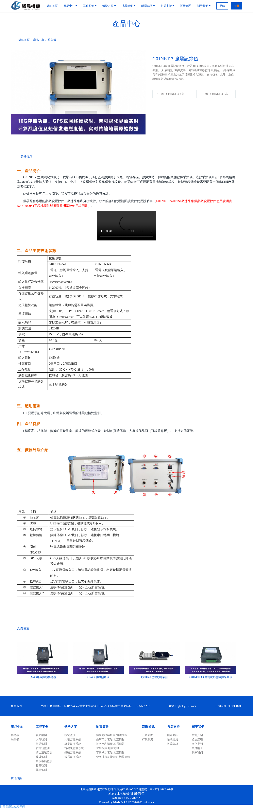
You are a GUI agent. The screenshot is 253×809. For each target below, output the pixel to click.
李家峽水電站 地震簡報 (110, 752)
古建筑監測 (43, 748)
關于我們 (198, 726)
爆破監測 (41, 756)
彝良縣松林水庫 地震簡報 (111, 735)
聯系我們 (197, 752)
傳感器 (15, 735)
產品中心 (38, 39)
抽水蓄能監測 (44, 761)
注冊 (236, 5)
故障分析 (172, 743)
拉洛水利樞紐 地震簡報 (110, 743)
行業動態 (147, 739)
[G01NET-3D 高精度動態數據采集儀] (210, 658)
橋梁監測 (41, 743)
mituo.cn (149, 802)
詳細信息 (26, 156)
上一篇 (174, 94)
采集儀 (52, 39)
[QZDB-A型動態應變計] (154, 658)
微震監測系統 (72, 756)
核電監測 (41, 765)
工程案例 (42, 726)
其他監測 (41, 769)
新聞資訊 (148, 726)
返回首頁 (16, 706)
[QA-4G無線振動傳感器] (42, 658)
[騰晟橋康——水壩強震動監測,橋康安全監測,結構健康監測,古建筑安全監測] (26, 6)
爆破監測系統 (72, 752)
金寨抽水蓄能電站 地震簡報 (113, 756)
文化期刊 (197, 743)
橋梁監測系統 (72, 743)
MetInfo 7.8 (120, 802)
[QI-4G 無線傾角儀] (98, 658)
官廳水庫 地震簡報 (107, 748)
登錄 (222, 5)
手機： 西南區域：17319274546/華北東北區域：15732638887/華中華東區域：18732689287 (95, 706)
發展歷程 (197, 739)
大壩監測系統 (72, 739)
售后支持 (173, 726)
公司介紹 (197, 735)
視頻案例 (41, 735)
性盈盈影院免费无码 (12, 806)
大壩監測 (41, 739)
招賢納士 (197, 748)
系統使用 (172, 739)
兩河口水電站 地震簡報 (110, 739)
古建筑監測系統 (74, 748)
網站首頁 (52, 5)
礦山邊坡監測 (44, 752)
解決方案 (70, 726)
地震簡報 (102, 726)
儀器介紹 (172, 735)
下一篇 (218, 94)
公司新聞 (147, 735)
